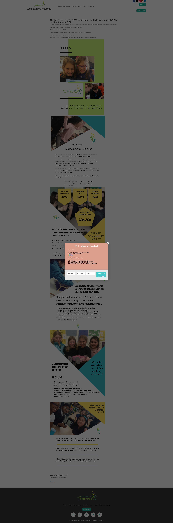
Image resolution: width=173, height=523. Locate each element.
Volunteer (71, 255)
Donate (70, 254)
